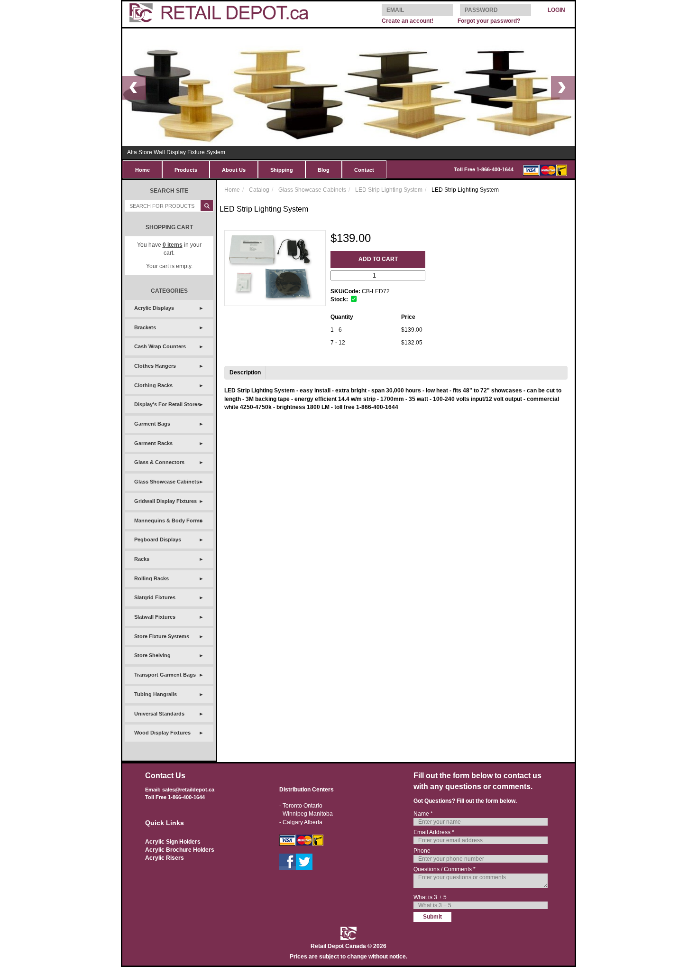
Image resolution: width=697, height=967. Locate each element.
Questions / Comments (444, 869)
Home (142, 170)
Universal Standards (159, 713)
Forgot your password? (489, 21)
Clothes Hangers (155, 366)
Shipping (281, 170)
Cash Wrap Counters (160, 346)
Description (245, 372)
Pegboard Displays (157, 539)
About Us (234, 170)
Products (185, 170)
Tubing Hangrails (155, 694)
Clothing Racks (153, 385)
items (173, 245)
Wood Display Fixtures (162, 732)
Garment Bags (152, 424)
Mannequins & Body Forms (168, 520)
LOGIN (556, 10)
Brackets (145, 327)
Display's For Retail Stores (167, 404)
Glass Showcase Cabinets (166, 481)
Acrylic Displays (154, 308)
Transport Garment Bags (165, 675)
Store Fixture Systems (161, 636)
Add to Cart (378, 259)
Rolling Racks (151, 578)
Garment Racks (153, 443)
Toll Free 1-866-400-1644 (484, 169)
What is (430, 897)
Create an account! (407, 21)
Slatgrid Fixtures (154, 597)
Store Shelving (152, 655)
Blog (324, 170)
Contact (364, 170)
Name (423, 813)
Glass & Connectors (159, 462)
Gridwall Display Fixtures (165, 501)
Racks (141, 559)
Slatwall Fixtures (154, 617)
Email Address (433, 832)
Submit (432, 916)
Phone (422, 850)
